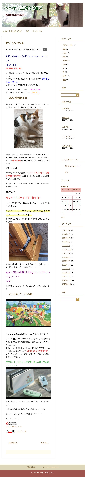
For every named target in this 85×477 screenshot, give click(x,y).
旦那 (64, 57)
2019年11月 (66, 284)
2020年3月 (66, 269)
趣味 (64, 76)
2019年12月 (66, 280)
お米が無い (66, 108)
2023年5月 (66, 246)
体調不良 (65, 127)
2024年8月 (66, 230)
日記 (44, 49)
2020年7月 (66, 253)
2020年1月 (66, 276)
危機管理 (65, 118)
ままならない (67, 146)
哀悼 (66, 172)
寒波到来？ (13, 443)
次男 (64, 64)
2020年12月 (66, 249)
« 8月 (63, 217)
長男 (64, 80)
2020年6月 (66, 257)
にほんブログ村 (21, 431)
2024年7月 (66, 234)
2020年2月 (66, 273)
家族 (64, 49)
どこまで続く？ (68, 136)
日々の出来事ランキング (14, 426)
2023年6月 (66, 242)
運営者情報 (31, 467)
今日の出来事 (68, 45)
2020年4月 (66, 265)
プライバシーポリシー (50, 467)
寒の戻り (44, 443)
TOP (12, 31)
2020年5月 (66, 261)
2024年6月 (66, 238)
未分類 (65, 60)
